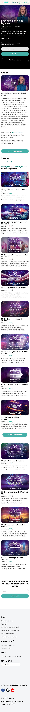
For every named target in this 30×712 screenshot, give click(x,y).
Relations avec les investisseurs (11, 656)
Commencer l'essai (15, 151)
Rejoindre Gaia (6, 648)
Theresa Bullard (17, 132)
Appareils (4, 624)
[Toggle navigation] (2, 2)
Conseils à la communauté (10, 627)
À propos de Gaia (7, 621)
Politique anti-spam (7, 633)
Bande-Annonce (15, 60)
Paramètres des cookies (9, 637)
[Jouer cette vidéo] (15, 83)
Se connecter (24, 2)
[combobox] (10, 664)
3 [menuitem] (11, 161)
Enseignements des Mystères (13, 167)
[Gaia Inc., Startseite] (5, 2)
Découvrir (15, 54)
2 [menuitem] (7, 161)
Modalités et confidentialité (10, 630)
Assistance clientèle (7, 645)
